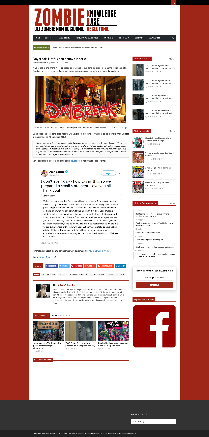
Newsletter (154, 38)
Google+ (91, 266)
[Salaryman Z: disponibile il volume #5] (138, 187)
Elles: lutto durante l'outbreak (147, 232)
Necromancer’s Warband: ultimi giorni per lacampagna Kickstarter (48, 345)
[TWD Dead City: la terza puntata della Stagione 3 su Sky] (138, 99)
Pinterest (78, 266)
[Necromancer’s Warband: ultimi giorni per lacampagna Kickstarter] (48, 331)
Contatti (139, 38)
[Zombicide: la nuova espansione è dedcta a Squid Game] (113, 331)
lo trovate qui (74, 161)
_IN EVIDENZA (48, 274)
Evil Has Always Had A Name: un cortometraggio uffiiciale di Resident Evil (155, 255)
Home (37, 38)
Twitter (65, 266)
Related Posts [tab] (41, 316)
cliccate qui (122, 127)
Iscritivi (154, 284)
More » (46, 48)
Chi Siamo (124, 38)
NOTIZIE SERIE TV (78, 274)
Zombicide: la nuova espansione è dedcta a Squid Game (77, 47)
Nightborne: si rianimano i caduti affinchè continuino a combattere (152, 215)
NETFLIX (63, 274)
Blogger (133, 433)
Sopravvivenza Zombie (87, 38)
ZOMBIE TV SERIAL (116, 274)
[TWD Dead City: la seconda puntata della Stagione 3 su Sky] (138, 114)
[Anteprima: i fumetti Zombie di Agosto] (138, 157)
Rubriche (108, 38)
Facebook (52, 266)
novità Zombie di (99, 251)
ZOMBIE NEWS (97, 274)
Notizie (48, 38)
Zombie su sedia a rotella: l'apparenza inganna (154, 247)
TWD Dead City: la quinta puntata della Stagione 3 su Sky (80, 344)
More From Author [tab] (61, 316)
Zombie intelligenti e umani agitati (149, 240)
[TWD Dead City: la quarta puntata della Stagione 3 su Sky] (138, 84)
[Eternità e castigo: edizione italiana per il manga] (138, 142)
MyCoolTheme (98, 433)
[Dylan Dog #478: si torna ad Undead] (138, 172)
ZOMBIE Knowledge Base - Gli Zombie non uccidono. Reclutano (67, 433)
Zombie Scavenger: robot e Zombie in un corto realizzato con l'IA (154, 224)
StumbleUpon (107, 266)
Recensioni (64, 38)
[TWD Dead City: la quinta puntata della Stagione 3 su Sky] (80, 331)
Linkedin (121, 266)
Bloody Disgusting (47, 257)
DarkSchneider (39, 63)
